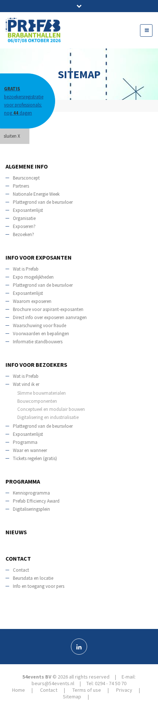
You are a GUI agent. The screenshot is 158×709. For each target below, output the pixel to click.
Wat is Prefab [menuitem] (26, 269)
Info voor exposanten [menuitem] (39, 257)
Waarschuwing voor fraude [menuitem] (39, 325)
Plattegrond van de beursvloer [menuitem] (43, 202)
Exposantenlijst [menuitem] (28, 210)
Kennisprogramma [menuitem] (31, 493)
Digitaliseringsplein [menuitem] (31, 509)
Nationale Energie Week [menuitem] (36, 194)
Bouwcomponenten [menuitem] (37, 401)
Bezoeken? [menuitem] (23, 234)
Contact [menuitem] (18, 558)
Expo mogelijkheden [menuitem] (33, 277)
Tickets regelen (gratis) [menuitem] (35, 458)
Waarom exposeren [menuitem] (32, 301)
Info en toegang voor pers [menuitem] (38, 586)
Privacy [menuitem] (124, 690)
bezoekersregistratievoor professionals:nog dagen (23, 101)
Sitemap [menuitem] (72, 696)
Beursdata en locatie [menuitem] (33, 578)
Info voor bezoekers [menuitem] (36, 364)
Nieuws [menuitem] (16, 532)
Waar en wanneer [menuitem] (30, 450)
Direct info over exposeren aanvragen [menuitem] (50, 317)
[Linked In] (79, 647)
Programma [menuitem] (25, 442)
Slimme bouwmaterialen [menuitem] (41, 393)
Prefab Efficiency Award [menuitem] (36, 501)
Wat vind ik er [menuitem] (26, 384)
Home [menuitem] (13, 140)
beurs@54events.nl (53, 683)
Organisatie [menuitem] (24, 218)
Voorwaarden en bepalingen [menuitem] (41, 333)
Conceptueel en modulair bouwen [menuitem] (51, 409)
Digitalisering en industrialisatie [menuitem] (48, 417)
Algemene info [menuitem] (27, 166)
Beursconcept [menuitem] (26, 178)
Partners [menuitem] (21, 186)
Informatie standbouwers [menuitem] (37, 342)
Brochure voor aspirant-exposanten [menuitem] (48, 309)
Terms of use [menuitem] (86, 690)
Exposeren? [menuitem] (24, 226)
